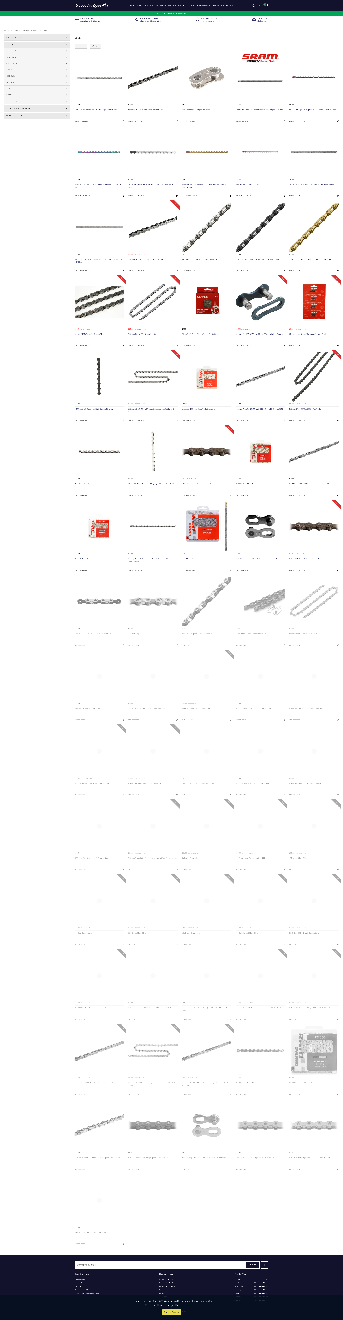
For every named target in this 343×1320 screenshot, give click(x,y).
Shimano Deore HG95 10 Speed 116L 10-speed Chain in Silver (97, 1158)
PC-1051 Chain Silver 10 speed (247, 1083)
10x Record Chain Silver (191, 933)
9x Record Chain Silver (190, 858)
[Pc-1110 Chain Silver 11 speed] (99, 526)
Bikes (171, 6)
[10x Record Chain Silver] (206, 901)
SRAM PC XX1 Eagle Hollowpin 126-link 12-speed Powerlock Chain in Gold (205, 185)
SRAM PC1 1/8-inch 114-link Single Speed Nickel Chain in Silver (152, 484)
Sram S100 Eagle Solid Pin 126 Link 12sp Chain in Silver (95, 110)
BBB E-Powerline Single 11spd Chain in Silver (92, 783)
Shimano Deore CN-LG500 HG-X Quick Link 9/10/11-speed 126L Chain (206, 1009)
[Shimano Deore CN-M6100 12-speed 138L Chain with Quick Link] (153, 975)
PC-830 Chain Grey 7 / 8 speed (300, 1083)
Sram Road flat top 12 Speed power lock (196, 110)
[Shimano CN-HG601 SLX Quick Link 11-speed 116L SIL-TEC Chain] (153, 377)
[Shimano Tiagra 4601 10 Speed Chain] (153, 302)
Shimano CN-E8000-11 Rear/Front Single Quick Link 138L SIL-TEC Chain (205, 1084)
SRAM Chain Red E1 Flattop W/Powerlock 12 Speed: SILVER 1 (312, 184)
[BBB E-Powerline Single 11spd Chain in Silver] (99, 751)
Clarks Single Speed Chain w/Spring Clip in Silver (200, 334)
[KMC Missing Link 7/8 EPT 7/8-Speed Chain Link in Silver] (206, 1125)
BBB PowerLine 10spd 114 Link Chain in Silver (92, 484)
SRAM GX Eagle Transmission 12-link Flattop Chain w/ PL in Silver (150, 185)
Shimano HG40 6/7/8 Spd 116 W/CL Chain (305, 409)
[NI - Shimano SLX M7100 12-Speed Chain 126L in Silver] (314, 451)
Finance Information (82, 1283)
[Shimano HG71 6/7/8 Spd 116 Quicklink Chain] (153, 77)
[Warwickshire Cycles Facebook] (264, 1265)
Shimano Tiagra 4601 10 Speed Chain (142, 334)
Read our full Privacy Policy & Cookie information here (171, 1306)
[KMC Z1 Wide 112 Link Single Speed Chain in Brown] (153, 1125)
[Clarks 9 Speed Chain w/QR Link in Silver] (260, 601)
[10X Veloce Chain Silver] (314, 826)
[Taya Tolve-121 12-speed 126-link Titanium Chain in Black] (260, 227)
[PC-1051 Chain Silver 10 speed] (260, 1050)
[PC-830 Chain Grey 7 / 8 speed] (314, 1050)
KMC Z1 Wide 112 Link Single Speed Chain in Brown (148, 1158)
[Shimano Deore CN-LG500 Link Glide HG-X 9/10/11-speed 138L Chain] (260, 377)
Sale (228, 6)
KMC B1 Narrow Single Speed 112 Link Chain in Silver (309, 1158)
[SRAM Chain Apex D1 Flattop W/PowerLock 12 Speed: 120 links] (260, 77)
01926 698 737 (166, 1279)
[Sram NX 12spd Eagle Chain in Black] (99, 676)
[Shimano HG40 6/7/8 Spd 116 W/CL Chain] (314, 377)
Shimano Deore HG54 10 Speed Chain (303, 634)
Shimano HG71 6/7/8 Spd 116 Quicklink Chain (145, 110)
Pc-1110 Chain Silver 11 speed (86, 559)
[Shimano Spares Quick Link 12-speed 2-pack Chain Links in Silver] (153, 826)
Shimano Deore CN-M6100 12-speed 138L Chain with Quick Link (152, 1008)
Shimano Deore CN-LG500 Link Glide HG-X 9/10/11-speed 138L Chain (259, 410)
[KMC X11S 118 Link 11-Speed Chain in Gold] (99, 975)
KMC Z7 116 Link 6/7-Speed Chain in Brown (198, 484)
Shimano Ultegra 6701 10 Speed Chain (196, 708)
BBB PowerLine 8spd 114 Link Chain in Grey (306, 783)
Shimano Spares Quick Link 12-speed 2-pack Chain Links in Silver (152, 858)
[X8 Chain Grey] (153, 601)
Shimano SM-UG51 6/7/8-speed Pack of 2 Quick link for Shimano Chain (259, 335)
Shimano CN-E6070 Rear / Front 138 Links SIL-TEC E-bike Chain (260, 1008)
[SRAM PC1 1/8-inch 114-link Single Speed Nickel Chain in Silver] (153, 451)
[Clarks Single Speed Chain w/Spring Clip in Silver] (206, 302)
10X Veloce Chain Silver (298, 858)
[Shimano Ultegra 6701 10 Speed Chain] (206, 676)
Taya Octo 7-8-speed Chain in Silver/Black (197, 634)
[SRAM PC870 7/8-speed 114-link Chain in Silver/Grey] (99, 377)
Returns (78, 1286)
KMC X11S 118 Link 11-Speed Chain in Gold (91, 1008)
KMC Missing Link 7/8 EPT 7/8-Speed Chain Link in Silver (203, 1158)
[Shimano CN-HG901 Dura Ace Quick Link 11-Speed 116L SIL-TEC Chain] (153, 1050)
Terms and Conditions (83, 1290)
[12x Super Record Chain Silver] (260, 901)
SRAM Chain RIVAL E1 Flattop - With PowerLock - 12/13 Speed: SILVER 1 (98, 260)
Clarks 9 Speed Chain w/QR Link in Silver (251, 634)
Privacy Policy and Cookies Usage (87, 1293)
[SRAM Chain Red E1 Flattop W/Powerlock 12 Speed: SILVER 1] (314, 152)
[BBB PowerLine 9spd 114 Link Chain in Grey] (314, 676)
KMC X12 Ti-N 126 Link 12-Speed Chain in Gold (93, 634)
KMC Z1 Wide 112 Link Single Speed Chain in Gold (255, 1158)
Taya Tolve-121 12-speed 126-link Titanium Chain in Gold (310, 259)
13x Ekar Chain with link (84, 933)
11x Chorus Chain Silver (137, 933)
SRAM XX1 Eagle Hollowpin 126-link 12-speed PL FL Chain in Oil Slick (99, 185)
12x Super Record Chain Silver (247, 933)
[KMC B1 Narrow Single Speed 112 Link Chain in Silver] (314, 1125)
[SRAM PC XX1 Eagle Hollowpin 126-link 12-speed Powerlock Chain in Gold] (206, 152)
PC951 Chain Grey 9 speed (192, 559)
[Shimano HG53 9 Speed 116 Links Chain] (99, 302)
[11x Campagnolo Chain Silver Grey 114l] (260, 826)
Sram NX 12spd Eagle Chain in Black (88, 708)
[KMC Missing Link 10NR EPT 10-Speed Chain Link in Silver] (260, 526)
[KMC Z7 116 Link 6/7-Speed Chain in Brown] (206, 451)
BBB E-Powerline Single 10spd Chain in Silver (145, 783)
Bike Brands (157, 6)
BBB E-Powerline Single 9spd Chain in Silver (198, 783)
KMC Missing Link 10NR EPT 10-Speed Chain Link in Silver (258, 559)
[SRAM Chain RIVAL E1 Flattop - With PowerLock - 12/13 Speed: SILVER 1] (99, 227)
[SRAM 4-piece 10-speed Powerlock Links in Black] (314, 302)
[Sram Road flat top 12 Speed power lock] (206, 77)
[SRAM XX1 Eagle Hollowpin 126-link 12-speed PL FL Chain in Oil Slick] (99, 152)
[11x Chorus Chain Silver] (153, 901)
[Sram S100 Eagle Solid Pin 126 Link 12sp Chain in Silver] (99, 77)
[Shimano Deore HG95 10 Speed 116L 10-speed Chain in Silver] (99, 1125)
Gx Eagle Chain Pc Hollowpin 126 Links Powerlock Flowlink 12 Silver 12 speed (151, 560)
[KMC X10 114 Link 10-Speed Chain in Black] (99, 1200)
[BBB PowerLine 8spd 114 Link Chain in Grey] (314, 751)
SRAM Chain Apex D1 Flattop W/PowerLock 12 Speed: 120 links (259, 110)
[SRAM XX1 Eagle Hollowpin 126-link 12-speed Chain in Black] (314, 77)
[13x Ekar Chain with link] (99, 901)
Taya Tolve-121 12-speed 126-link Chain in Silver (200, 259)
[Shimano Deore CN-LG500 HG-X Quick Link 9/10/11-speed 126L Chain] (206, 975)
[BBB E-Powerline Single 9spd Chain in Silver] (206, 751)
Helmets (217, 6)
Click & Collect (81, 1279)
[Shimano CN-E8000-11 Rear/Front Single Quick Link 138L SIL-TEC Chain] (206, 1050)
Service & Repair (136, 6)
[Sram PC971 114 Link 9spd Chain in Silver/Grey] (206, 377)
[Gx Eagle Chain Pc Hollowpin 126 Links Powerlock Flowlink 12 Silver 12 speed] (153, 526)
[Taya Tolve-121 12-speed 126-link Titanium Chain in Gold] (314, 227)
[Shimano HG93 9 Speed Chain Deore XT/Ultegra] (153, 227)
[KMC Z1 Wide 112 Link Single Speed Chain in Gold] (260, 1125)
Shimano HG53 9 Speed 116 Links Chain (90, 334)
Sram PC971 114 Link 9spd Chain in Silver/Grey (199, 409)
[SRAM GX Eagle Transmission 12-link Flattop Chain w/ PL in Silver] (153, 152)
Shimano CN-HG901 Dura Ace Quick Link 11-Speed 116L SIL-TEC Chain (152, 1084)
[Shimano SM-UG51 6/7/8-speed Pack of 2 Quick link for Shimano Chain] (260, 302)
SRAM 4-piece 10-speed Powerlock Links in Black (307, 334)
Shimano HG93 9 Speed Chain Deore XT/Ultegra (146, 259)
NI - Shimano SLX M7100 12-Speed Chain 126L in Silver (310, 484)
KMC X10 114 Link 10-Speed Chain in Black (91, 1232)
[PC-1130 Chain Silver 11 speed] (260, 451)
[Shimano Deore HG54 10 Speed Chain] (314, 601)
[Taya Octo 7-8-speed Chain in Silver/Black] (206, 601)
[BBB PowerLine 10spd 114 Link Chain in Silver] (99, 451)
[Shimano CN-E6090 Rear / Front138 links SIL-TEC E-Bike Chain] (99, 1050)
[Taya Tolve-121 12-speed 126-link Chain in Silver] (206, 227)
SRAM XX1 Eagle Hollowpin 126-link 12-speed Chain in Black (312, 110)
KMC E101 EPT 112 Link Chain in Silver (304, 933)
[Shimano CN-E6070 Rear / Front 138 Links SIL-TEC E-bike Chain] (260, 975)
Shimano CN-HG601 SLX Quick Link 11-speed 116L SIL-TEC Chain (151, 410)
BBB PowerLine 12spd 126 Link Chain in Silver (253, 708)
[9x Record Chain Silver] (206, 826)
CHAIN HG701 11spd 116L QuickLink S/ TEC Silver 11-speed (312, 1008)
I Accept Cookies (171, 1312)
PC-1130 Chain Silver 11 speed (247, 484)
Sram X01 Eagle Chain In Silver (247, 184)
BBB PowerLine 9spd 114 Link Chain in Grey (306, 708)
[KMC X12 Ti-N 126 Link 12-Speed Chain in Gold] (99, 601)
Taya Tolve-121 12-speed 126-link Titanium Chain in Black (257, 259)
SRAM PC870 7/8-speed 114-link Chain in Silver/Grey (95, 409)
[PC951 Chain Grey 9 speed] (206, 526)
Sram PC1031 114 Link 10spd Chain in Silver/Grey (146, 708)
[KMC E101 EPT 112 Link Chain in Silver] (314, 901)
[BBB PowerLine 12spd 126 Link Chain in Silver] (260, 676)
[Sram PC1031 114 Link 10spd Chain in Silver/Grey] (153, 676)
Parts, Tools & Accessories (193, 6)
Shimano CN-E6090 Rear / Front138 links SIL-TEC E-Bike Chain (98, 1083)
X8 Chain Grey (133, 634)
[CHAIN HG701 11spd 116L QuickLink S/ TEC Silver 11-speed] (314, 975)
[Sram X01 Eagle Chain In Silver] (260, 152)
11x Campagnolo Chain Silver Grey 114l (250, 858)
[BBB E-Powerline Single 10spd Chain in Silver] (153, 751)
